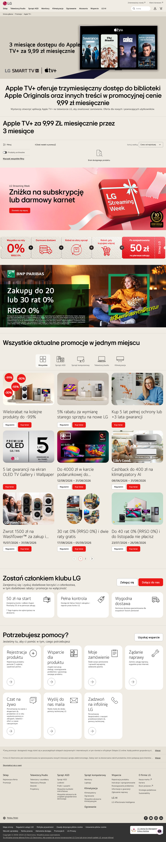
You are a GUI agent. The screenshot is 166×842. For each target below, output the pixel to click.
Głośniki (33, 786)
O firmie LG (145, 775)
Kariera (142, 783)
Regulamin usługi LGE (25, 827)
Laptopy (87, 783)
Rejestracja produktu (120, 779)
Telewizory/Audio (17, 8)
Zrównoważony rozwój (135, 3)
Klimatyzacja (57, 8)
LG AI (103, 8)
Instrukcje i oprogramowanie (123, 783)
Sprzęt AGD (33, 8)
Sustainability (144, 793)
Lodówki (60, 783)
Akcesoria (83, 8)
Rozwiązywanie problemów (123, 786)
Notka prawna (27, 831)
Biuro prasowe (145, 786)
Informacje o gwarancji (121, 789)
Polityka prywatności (45, 827)
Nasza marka (144, 779)
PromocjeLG (59, 831)
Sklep (5, 8)
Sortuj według (132, 144)
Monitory (45, 8)
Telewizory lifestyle (38, 783)
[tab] (43, 360)
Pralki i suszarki (63, 786)
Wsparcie (95, 8)
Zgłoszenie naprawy (120, 792)
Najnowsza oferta (10, 779)
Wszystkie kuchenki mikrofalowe (65, 790)
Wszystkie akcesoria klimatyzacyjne (92, 800)
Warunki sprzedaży (10, 831)
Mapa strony (8, 827)
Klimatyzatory (90, 793)
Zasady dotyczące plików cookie (70, 827)
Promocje (18, 14)
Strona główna (8, 14)
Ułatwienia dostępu (43, 831)
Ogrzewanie (71, 8)
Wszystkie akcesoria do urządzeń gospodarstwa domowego (67, 796)
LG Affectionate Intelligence (123, 802)
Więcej (158, 750)
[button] (140, 8)
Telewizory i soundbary (39, 779)
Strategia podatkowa (147, 790)
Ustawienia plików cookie (96, 827)
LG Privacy (71, 831)
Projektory (34, 789)
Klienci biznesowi (155, 3)
